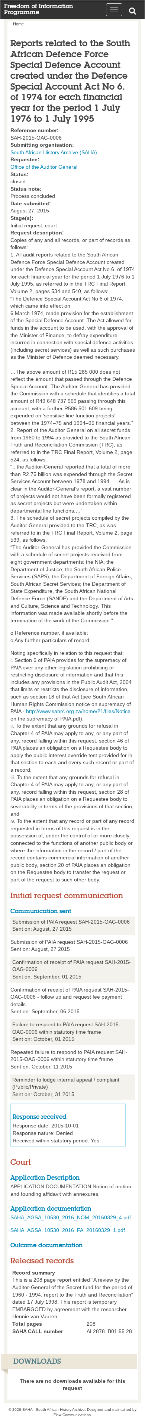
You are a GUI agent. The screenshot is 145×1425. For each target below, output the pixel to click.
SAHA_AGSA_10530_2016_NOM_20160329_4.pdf (70, 1217)
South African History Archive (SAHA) (53, 152)
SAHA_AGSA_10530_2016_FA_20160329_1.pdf (67, 1230)
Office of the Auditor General (43, 167)
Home (18, 24)
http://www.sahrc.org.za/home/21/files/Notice (78, 711)
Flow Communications (72, 1415)
